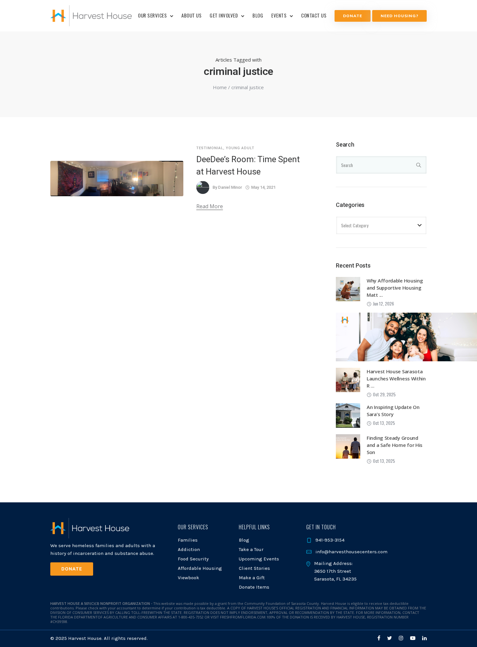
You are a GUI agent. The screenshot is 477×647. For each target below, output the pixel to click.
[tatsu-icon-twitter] (390, 638)
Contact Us (313, 15)
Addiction (189, 549)
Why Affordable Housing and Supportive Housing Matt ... (395, 287)
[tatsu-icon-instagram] (402, 638)
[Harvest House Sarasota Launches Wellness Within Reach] (348, 379)
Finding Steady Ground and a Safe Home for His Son (394, 445)
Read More (209, 206)
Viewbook (188, 578)
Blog (257, 15)
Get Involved (224, 15)
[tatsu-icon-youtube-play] (413, 638)
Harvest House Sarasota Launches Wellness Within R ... (396, 378)
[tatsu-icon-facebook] (379, 638)
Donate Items (254, 587)
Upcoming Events (259, 559)
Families (188, 540)
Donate (352, 15)
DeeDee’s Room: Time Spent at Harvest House (248, 165)
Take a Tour (251, 549)
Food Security (193, 559)
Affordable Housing (200, 568)
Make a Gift (252, 578)
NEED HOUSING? (399, 15)
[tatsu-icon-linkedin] (424, 638)
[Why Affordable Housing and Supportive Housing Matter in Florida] (348, 288)
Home (220, 87)
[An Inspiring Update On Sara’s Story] (348, 415)
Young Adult (240, 148)
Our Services (152, 15)
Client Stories (254, 568)
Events (279, 15)
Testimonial (209, 148)
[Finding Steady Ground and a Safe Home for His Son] (348, 445)
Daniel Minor (230, 187)
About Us (191, 15)
